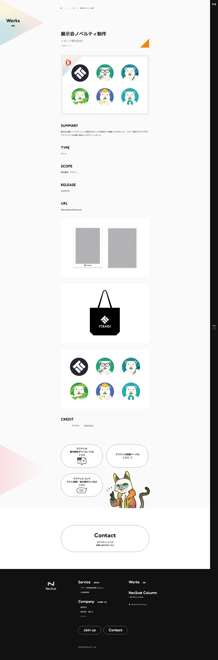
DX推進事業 (85, 592)
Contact (115, 630)
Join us (90, 630)
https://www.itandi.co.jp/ (71, 210)
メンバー (84, 616)
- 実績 (137, 582)
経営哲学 (84, 607)
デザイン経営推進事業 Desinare (92, 588)
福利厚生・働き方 (87, 612)
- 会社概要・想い (92, 602)
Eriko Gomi (88, 426)
